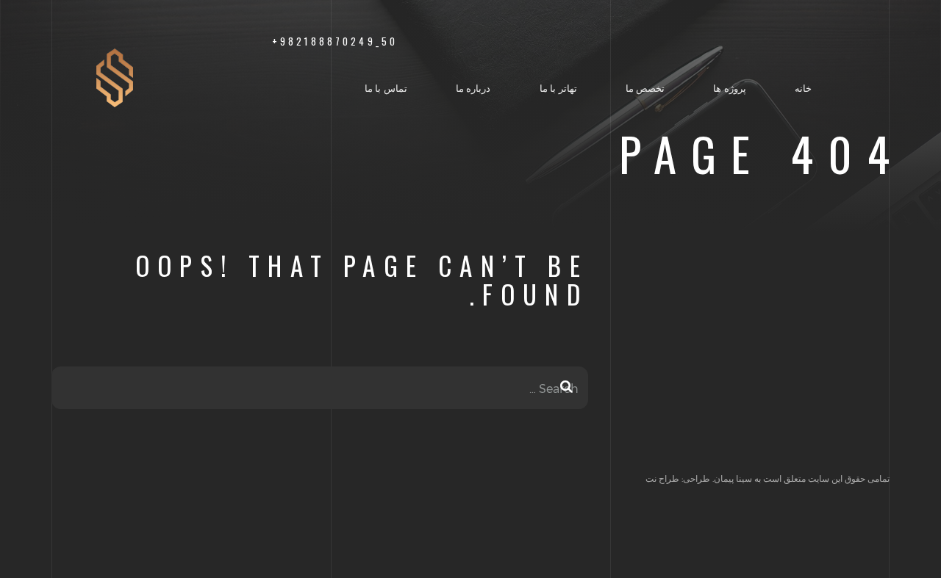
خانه (803, 88)
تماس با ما (386, 88)
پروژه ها (729, 88)
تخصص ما (645, 88)
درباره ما (473, 88)
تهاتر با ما (558, 88)
